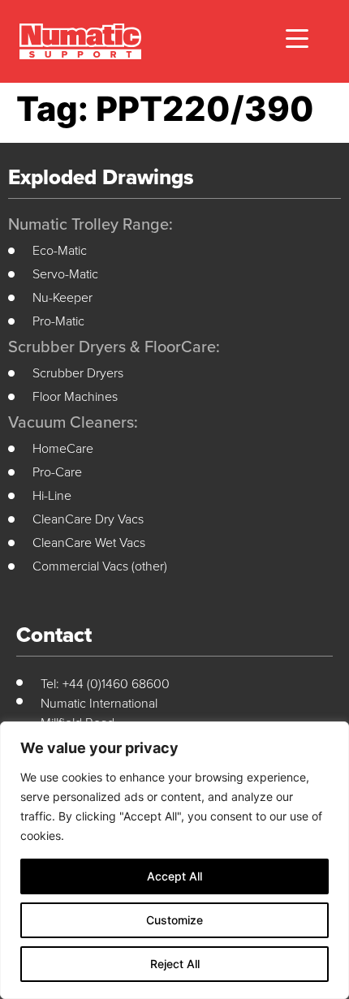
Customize (174, 920)
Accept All (174, 876)
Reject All (175, 964)
